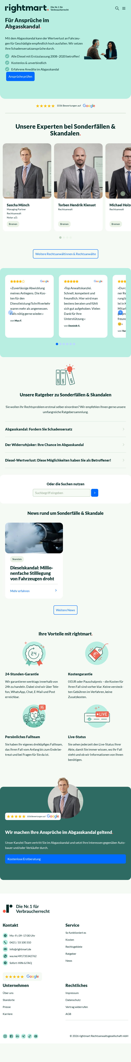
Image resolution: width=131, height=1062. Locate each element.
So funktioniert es (76, 932)
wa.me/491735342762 (23, 956)
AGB (68, 1013)
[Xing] (23, 1036)
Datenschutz (73, 999)
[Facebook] (11, 1036)
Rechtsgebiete (74, 946)
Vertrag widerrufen (77, 1006)
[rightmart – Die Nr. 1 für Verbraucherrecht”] (37, 8)
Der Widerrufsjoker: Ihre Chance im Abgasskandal (44, 445)
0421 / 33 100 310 (20, 942)
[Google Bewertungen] (22, 976)
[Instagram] (5, 1036)
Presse (7, 1006)
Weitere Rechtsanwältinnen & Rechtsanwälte (65, 254)
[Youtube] (35, 1036)
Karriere (7, 1013)
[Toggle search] (117, 8)
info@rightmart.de (20, 949)
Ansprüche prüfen (20, 76)
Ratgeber (71, 953)
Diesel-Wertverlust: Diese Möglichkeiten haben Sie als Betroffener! (58, 460)
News (69, 960)
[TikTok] (29, 1036)
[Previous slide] (8, 193)
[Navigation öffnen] (124, 8)
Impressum (72, 992)
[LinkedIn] (17, 1036)
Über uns (8, 992)
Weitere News (65, 610)
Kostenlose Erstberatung (24, 859)
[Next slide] (122, 193)
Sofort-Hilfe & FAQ (21, 962)
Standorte (8, 999)
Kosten (70, 939)
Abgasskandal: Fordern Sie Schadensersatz (38, 429)
